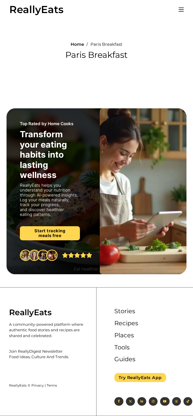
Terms (52, 385)
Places (124, 335)
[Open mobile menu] (181, 10)
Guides (124, 359)
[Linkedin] (141, 401)
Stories (124, 311)
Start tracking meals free (49, 233)
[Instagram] (153, 401)
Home (77, 44)
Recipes (126, 323)
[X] (130, 401)
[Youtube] (165, 401)
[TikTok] (187, 401)
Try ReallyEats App (140, 377)
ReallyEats (36, 10)
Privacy (37, 385)
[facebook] (118, 401)
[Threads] (176, 401)
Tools (122, 347)
